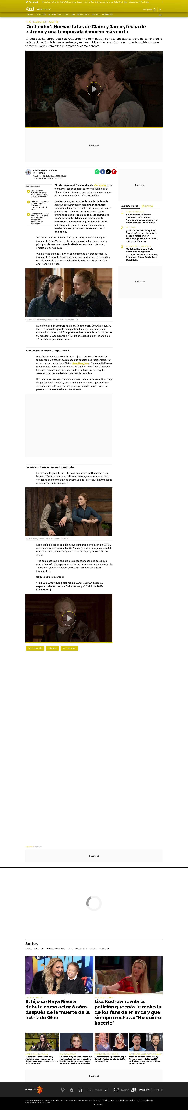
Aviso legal (97, 1100)
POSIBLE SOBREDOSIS (135, 212)
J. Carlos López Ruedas (45, 170)
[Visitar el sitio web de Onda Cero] (116, 1090)
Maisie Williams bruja (68, 2)
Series (30, 15)
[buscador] (160, 9)
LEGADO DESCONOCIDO (106, 1054)
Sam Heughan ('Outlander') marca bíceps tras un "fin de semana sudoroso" (39, 194)
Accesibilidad (98, 1104)
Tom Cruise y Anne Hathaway (102, 2)
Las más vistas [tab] (129, 206)
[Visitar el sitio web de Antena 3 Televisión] (63, 1090)
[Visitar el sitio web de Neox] (80, 1090)
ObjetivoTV (29, 847)
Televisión (41, 15)
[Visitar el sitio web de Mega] (98, 1090)
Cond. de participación (144, 1100)
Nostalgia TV (83, 15)
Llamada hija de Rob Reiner (139, 2)
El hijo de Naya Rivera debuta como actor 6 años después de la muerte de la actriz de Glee (57, 1010)
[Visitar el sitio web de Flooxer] (158, 1090)
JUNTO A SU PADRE (34, 997)
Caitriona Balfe (35, 648)
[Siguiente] (161, 2)
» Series (38, 847)
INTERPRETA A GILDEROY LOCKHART (145, 1054)
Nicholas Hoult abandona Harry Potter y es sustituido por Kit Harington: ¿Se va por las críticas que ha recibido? (144, 1060)
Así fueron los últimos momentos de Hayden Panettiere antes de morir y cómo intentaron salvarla (141, 218)
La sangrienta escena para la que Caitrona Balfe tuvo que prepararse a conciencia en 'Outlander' (40, 219)
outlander (52, 648)
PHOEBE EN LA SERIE (104, 997)
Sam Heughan (80, 363)
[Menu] (160, 15)
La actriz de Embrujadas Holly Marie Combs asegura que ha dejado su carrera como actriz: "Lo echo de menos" (41, 1060)
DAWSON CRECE (68, 1054)
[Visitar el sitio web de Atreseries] (107, 1090)
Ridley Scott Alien (120, 2)
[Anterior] (41, 2)
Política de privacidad (111, 1100)
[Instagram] (34, 173)
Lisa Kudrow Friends (51, 2)
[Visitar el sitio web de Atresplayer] (146, 1090)
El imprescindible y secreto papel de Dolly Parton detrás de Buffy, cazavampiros (110, 1059)
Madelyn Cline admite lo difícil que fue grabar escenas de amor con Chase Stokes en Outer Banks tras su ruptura (141, 254)
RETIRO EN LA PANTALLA (36, 1054)
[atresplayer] (148, 9)
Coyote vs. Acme (83, 2)
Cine (73, 15)
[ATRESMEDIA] (34, 1090)
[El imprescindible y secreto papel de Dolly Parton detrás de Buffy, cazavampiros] (111, 1042)
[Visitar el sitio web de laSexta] (71, 1090)
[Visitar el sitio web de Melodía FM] (134, 1090)
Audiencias (107, 15)
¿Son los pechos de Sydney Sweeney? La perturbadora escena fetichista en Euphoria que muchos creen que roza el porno (141, 236)
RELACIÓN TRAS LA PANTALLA (138, 246)
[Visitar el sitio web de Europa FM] (125, 1090)
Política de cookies (127, 1100)
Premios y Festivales (58, 15)
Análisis (96, 15)
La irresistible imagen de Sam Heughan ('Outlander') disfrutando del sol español (40, 206)
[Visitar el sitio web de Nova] (89, 1090)
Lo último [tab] (147, 206)
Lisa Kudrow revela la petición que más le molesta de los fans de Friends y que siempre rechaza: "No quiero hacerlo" (128, 1012)
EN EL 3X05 (130, 228)
